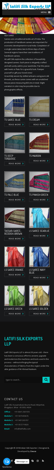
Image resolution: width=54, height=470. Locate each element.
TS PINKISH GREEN (38, 194)
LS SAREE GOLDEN (38, 308)
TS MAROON (35, 155)
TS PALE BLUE (11, 194)
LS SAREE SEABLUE (39, 230)
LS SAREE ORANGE (13, 269)
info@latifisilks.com (22, 428)
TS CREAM (34, 119)
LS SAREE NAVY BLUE (37, 271)
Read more (15, 124)
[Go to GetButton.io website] (7, 467)
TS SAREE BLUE (12, 119)
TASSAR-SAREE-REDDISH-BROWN (13, 232)
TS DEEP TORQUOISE (10, 157)
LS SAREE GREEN (13, 308)
